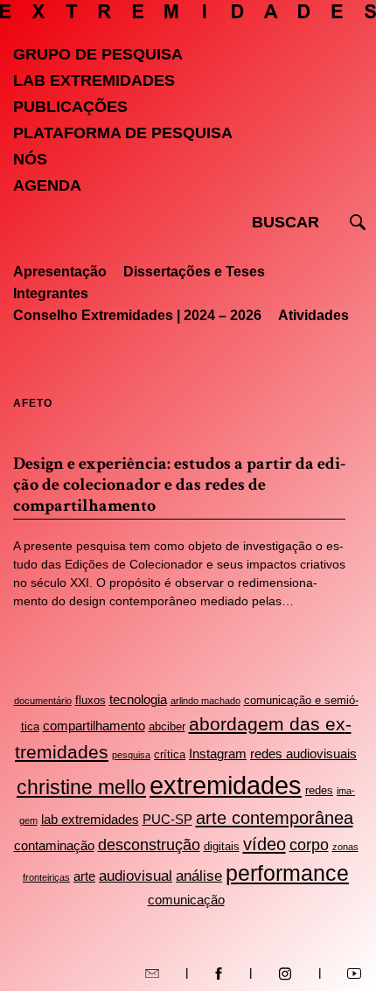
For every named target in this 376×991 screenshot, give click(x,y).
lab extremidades (90, 819)
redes (319, 790)
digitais (222, 846)
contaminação (54, 845)
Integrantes (50, 293)
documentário (43, 700)
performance (287, 873)
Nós (30, 159)
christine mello (81, 787)
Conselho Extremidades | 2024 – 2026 (137, 315)
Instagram (218, 753)
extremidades (226, 785)
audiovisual (135, 876)
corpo (309, 845)
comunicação (186, 899)
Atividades (313, 315)
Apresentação (60, 271)
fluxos (90, 700)
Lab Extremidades (94, 80)
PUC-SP (167, 819)
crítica (169, 754)
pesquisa (131, 755)
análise (199, 876)
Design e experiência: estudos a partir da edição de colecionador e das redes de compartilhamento (179, 484)
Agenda (47, 185)
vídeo (264, 844)
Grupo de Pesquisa (98, 54)
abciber (167, 726)
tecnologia (138, 699)
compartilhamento (94, 725)
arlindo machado (205, 700)
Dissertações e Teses (194, 271)
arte (84, 876)
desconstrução (149, 845)
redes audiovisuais (303, 753)
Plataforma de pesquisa (123, 133)
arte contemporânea (274, 817)
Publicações (70, 106)
